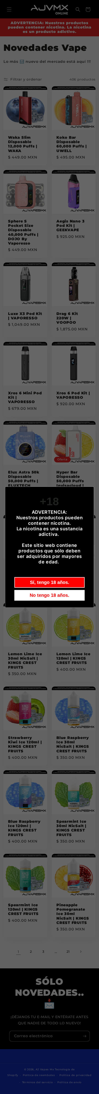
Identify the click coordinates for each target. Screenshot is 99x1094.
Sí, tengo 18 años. (49, 582)
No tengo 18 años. (49, 595)
